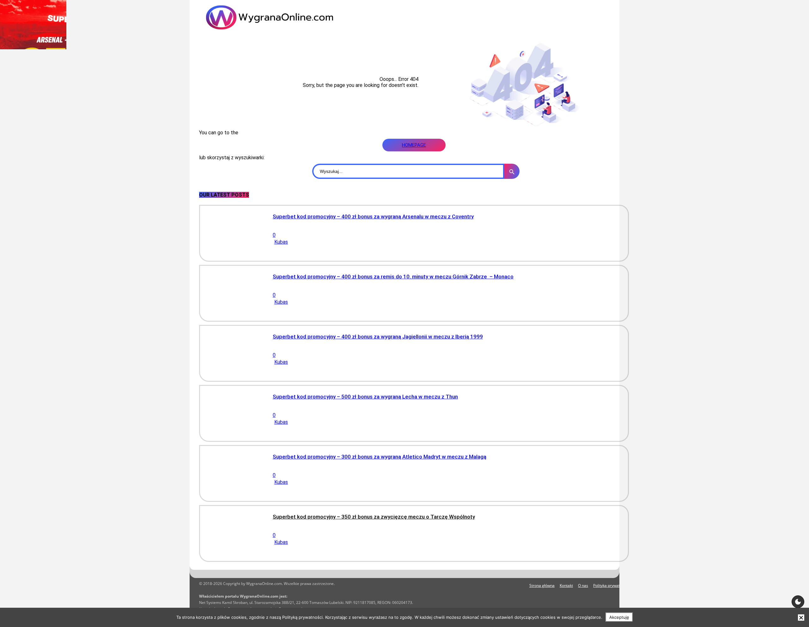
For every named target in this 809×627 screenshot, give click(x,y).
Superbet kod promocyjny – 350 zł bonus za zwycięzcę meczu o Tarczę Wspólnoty (374, 517)
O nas (583, 585)
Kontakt (566, 585)
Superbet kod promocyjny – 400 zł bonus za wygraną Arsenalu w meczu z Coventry (373, 216)
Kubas (281, 242)
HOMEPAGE (414, 145)
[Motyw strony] (798, 601)
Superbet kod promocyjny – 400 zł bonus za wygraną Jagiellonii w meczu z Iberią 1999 (378, 336)
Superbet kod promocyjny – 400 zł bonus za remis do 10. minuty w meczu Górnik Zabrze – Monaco (393, 276)
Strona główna (542, 585)
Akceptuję (619, 617)
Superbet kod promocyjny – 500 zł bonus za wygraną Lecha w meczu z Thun (365, 396)
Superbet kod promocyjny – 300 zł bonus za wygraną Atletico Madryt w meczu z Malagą (379, 457)
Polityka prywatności (611, 585)
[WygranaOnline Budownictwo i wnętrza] (281, 17)
